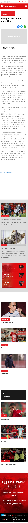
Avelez (3, 442)
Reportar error (19, 493)
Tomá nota (6, 396)
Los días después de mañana (11, 220)
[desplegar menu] (26, 6)
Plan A (3, 348)
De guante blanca (7, 322)
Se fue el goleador (8, 276)
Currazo (6, 284)
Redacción (7, 493)
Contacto (14, 496)
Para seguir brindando (8, 464)
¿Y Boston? (5, 419)
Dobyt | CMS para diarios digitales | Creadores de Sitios (16, 520)
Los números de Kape (9, 268)
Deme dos (4, 374)
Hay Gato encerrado (8, 249)
